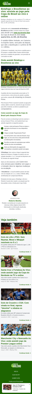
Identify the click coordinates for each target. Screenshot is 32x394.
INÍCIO (16, 371)
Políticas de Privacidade (16, 381)
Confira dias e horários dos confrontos (19, 389)
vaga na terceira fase (22, 33)
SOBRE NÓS (16, 378)
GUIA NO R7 (16, 375)
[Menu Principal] (29, 3)
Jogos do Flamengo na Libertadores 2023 (18, 385)
